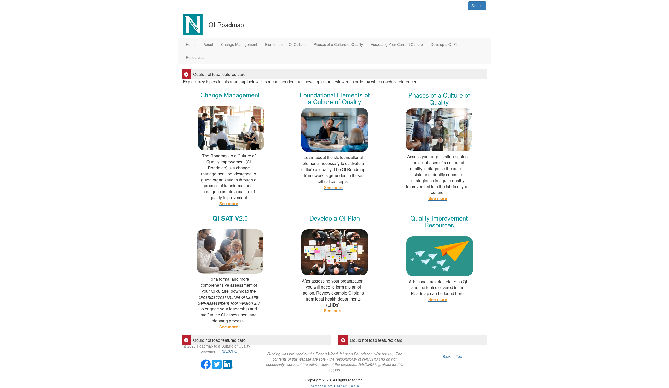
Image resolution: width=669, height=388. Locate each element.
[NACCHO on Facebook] (206, 363)
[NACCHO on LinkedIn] (228, 363)
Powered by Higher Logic (335, 386)
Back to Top (452, 356)
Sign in (477, 5)
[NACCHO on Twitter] (217, 363)
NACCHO (229, 351)
